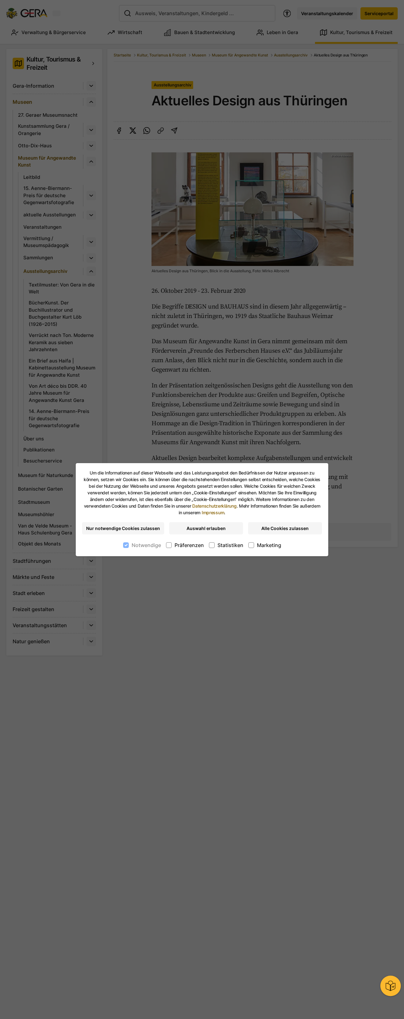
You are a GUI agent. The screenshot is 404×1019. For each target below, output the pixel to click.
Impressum (213, 512)
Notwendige (146, 545)
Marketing (269, 545)
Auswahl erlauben (206, 528)
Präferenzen (189, 545)
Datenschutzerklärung (214, 506)
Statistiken (230, 545)
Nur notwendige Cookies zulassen (123, 528)
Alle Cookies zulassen (285, 528)
